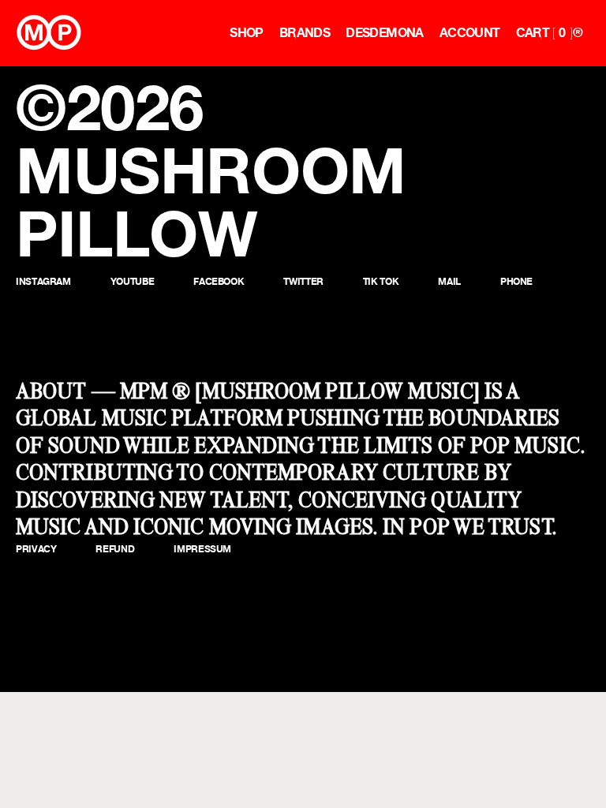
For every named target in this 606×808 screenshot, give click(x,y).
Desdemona (385, 32)
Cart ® (549, 32)
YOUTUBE (132, 281)
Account (470, 32)
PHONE (516, 281)
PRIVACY (36, 549)
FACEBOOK (218, 281)
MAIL (449, 281)
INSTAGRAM (43, 281)
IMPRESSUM (202, 549)
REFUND (114, 549)
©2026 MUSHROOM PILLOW (211, 170)
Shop (247, 32)
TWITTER (303, 281)
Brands (304, 32)
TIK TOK (380, 281)
